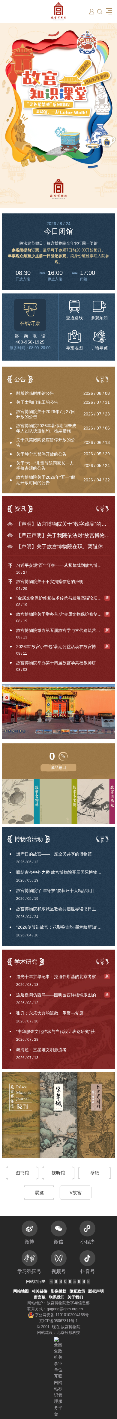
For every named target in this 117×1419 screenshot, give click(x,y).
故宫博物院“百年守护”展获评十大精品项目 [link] (55, 890)
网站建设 (45, 1332)
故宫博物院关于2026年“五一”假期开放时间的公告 (45, 480)
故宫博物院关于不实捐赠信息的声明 (49, 581)
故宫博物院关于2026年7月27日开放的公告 (45, 414)
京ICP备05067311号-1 (58, 1321)
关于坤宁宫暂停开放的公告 (41, 454)
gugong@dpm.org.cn (65, 1309)
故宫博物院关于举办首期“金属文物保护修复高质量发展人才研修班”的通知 (63, 614)
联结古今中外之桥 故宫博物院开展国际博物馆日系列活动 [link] (63, 872)
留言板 (40, 1297)
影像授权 (58, 1291)
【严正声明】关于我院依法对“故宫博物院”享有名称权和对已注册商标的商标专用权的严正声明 (63, 535)
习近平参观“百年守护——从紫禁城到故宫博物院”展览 (63, 565)
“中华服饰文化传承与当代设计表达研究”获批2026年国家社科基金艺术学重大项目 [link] (63, 1031)
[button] (100, 11)
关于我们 (75, 1297)
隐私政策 (77, 1291)
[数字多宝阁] (74, 801)
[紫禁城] (58, 1115)
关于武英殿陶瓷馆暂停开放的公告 (45, 442)
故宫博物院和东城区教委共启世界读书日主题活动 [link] (62, 908)
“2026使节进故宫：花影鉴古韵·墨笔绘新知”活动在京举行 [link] (63, 927)
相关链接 (39, 1291)
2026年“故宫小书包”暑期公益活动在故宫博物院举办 (63, 646)
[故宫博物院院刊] (21, 1115)
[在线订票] (30, 315)
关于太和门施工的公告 (37, 402)
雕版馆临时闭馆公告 (35, 393)
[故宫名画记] (96, 801)
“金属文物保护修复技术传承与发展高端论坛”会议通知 (63, 598)
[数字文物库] (21, 801)
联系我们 (56, 1297)
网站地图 (21, 1291)
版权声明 (96, 1291)
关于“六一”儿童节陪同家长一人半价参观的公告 (45, 466)
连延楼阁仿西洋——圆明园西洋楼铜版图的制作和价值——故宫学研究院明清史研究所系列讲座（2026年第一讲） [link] (63, 994)
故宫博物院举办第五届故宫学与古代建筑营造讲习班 (63, 630)
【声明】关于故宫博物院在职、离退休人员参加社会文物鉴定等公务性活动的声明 (63, 546)
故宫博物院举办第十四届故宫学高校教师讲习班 (60, 662)
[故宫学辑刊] (96, 1115)
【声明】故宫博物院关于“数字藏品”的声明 (63, 524)
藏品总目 (58, 767)
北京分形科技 (68, 1332)
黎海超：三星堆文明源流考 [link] (41, 1049)
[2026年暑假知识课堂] (58, 115)
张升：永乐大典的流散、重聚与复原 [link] (49, 1013)
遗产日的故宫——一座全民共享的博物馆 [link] (54, 854)
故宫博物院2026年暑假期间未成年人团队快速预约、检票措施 (46, 428)
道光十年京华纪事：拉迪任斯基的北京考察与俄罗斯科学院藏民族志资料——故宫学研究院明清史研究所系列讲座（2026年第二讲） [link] (63, 976)
